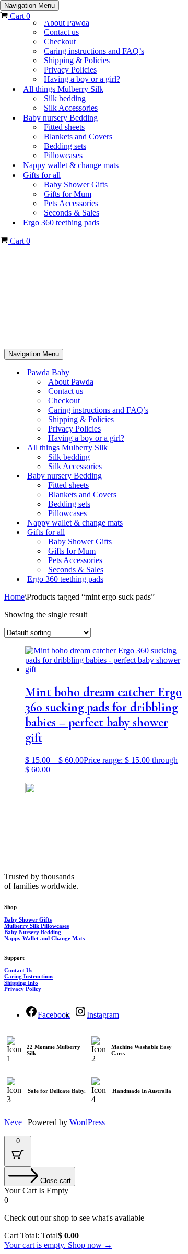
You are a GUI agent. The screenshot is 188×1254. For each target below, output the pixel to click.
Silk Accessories (71, 107)
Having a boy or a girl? (82, 79)
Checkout (60, 41)
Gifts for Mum (67, 193)
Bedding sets (65, 145)
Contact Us (18, 970)
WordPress (87, 1122)
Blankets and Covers (78, 136)
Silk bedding (65, 98)
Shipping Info (21, 983)
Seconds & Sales (71, 212)
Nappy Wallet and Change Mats (44, 938)
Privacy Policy (22, 989)
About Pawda (66, 22)
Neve (13, 1122)
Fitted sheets (64, 127)
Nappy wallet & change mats (71, 165)
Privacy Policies (70, 69)
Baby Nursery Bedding (32, 932)
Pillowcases (63, 155)
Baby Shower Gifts (76, 184)
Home (14, 596)
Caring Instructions (28, 976)
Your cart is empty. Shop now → (58, 1244)
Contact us (61, 32)
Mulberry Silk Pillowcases (36, 926)
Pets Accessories (71, 203)
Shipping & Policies (77, 60)
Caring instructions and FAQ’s (94, 50)
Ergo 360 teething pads (61, 222)
